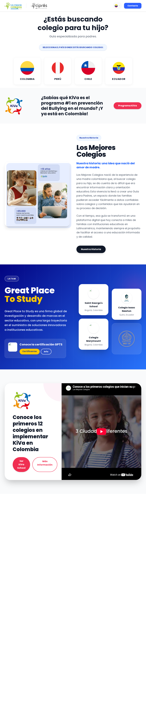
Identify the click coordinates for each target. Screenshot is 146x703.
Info (46, 351)
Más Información (44, 463)
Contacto (132, 5)
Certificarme (29, 351)
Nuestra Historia (91, 249)
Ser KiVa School (21, 464)
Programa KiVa (127, 105)
